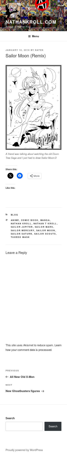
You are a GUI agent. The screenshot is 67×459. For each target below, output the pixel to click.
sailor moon (45, 230)
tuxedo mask (20, 237)
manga (45, 220)
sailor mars (44, 226)
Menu (35, 36)
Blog (14, 214)
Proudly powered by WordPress (24, 450)
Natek (39, 50)
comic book (30, 220)
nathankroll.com (31, 22)
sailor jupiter (22, 226)
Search (10, 418)
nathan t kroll (45, 223)
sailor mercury (22, 230)
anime (15, 220)
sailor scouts (45, 233)
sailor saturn (21, 233)
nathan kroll (21, 223)
